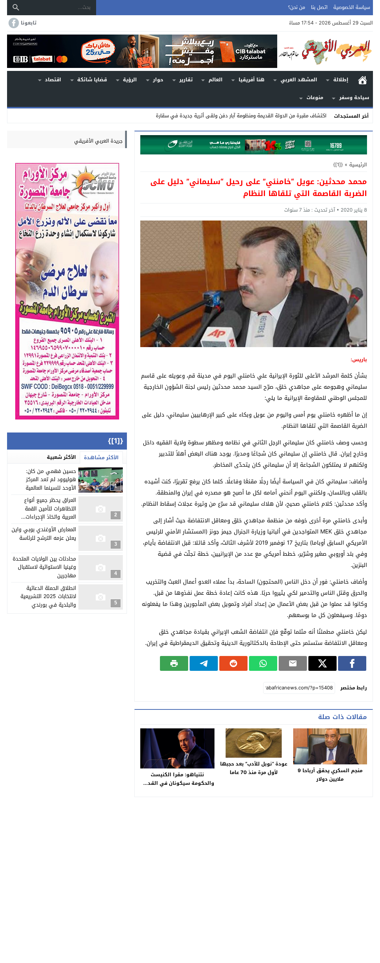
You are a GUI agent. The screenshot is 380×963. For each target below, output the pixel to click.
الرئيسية (362, 80)
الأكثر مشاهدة (101, 457)
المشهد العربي (299, 79)
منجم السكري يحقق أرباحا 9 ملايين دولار (330, 775)
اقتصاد (53, 79)
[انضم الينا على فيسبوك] (13, 23)
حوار (158, 79)
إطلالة (340, 79)
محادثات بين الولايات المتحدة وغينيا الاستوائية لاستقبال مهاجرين (44, 567)
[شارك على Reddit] (233, 663)
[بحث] (16, 7)
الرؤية (130, 79)
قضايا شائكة (92, 79)
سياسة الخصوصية (351, 7)
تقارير (186, 79)
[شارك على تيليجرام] (203, 663)
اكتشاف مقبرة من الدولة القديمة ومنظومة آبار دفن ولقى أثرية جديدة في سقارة (241, 115)
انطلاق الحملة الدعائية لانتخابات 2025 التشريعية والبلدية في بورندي (48, 596)
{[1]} (338, 164)
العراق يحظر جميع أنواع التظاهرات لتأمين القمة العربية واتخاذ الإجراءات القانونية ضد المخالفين (50, 512)
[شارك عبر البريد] (293, 663)
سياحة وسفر (354, 97)
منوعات (315, 97)
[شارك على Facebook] (352, 663)
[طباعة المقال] (174, 663)
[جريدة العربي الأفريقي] (325, 51)
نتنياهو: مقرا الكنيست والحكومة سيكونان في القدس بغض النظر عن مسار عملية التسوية (177, 787)
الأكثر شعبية (61, 457)
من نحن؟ (296, 7)
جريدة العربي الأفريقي (98, 141)
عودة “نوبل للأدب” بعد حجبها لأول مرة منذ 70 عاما (253, 768)
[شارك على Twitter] (322, 663)
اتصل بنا (319, 7)
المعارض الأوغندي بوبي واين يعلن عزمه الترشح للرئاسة (44, 534)
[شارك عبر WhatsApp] (263, 663)
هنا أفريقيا (252, 79)
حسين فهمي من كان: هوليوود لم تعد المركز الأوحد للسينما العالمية (51, 479)
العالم (216, 79)
